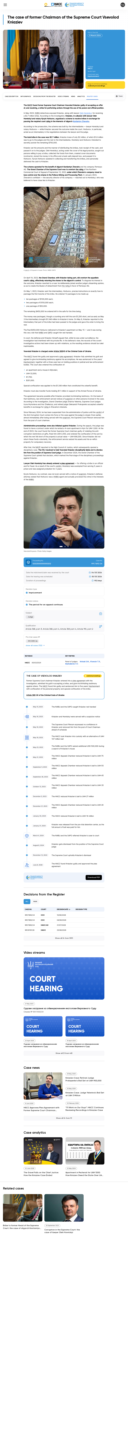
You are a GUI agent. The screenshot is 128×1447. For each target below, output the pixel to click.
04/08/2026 (61, 920)
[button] (61, 546)
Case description (11, 96)
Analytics (81, 96)
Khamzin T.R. (95, 661)
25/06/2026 (61, 930)
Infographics (25, 96)
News (73, 96)
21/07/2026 (61, 925)
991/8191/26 (29, 930)
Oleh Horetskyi (86, 113)
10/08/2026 (61, 915)
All (27, 901)
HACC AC (44, 925)
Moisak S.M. (84, 661)
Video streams (63, 96)
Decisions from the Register (44, 96)
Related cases (92, 96)
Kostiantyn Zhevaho (81, 121)
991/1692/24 (30, 915)
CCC (43, 915)
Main (35, 901)
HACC (43, 930)
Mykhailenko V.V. (71, 664)
